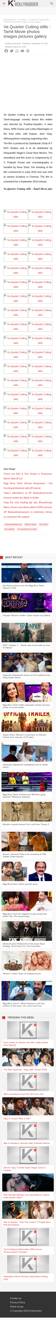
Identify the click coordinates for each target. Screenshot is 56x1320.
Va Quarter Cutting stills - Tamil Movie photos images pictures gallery (27, 21)
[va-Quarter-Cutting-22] (40, 357)
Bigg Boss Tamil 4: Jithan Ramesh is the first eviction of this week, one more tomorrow (24, 1004)
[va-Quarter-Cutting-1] (16, 217)
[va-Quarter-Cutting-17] (16, 329)
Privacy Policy (17, 1302)
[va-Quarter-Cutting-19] (16, 343)
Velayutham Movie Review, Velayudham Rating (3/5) (25, 1277)
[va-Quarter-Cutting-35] (16, 455)
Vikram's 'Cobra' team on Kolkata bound (22, 973)
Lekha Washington (13, 524)
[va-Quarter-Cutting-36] (40, 455)
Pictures (43, 524)
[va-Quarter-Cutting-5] (16, 245)
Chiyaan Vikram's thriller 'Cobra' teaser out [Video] (26, 615)
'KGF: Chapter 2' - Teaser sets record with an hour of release (26, 646)
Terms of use (16, 1306)
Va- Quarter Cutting (27, 529)
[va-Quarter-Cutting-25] (16, 385)
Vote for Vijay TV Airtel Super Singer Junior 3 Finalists (24, 1168)
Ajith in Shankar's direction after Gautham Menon (26, 1143)
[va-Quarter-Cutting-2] (40, 217)
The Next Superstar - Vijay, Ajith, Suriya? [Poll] (25, 1069)
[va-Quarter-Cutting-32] (40, 427)
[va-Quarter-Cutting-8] (40, 259)
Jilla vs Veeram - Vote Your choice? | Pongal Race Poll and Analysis (26, 1223)
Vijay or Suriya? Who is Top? (16, 1118)
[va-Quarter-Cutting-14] (40, 301)
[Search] (52, 3)
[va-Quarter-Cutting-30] (40, 413)
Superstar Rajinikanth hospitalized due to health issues (25, 765)
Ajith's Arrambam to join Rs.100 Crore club (23, 1094)
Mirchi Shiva (30, 524)
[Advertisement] (28, 84)
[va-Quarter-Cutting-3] (16, 231)
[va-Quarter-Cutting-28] (40, 399)
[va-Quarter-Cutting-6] (40, 245)
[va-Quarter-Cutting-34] (40, 441)
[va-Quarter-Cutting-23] (16, 371)
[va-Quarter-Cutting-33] (16, 441)
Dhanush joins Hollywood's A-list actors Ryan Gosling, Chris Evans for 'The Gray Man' (24, 945)
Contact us (15, 1298)
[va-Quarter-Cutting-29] (16, 413)
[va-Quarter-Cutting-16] (40, 315)
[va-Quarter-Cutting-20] (40, 343)
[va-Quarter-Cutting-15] (16, 315)
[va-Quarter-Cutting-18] (40, 329)
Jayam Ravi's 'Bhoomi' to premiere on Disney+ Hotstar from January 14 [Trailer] (25, 736)
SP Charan (9, 529)
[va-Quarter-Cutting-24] (40, 371)
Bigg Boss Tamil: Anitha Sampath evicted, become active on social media (26, 706)
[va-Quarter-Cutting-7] (16, 259)
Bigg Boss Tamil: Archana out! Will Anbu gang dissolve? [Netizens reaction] (24, 795)
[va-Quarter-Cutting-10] (40, 273)
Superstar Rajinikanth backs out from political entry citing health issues (27, 676)
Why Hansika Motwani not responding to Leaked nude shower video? (26, 1196)
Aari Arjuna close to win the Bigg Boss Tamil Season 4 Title (23, 586)
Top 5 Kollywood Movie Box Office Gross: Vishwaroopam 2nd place (22, 1250)
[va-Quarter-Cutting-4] (40, 231)
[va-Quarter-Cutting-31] (16, 427)
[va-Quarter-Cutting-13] (16, 301)
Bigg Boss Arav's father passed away (20, 884)
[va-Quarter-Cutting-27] (16, 399)
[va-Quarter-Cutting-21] (16, 357)
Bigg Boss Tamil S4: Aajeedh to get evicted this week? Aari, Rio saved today (25, 915)
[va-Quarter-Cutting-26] (40, 385)
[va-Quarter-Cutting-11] (16, 287)
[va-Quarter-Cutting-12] (40, 287)
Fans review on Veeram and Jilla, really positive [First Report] (25, 1043)
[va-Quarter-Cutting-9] (16, 273)
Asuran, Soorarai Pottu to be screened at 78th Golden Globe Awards (24, 855)
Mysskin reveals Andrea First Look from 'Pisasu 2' (26, 824)
